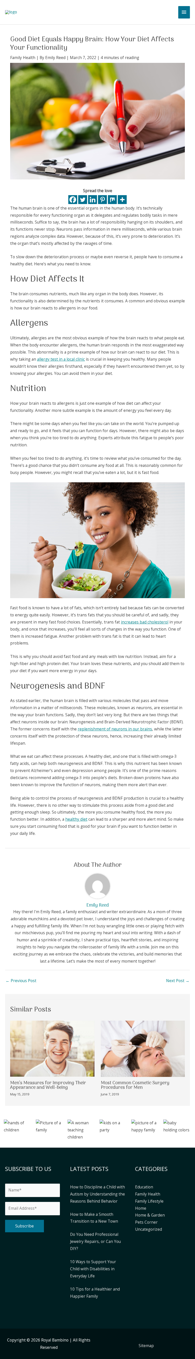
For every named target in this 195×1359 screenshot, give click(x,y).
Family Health (22, 57)
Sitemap (146, 1345)
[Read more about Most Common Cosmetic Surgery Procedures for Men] (143, 1048)
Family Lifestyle (149, 1201)
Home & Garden (150, 1215)
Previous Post (21, 980)
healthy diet (76, 819)
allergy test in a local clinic (61, 359)
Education (144, 1187)
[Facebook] (72, 199)
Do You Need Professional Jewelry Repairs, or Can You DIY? (95, 1241)
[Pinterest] (102, 199)
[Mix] (112, 199)
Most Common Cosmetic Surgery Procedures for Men (135, 1085)
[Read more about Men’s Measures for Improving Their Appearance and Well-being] (52, 1048)
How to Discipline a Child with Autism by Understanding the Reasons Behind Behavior (97, 1194)
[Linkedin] (92, 199)
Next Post (177, 980)
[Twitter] (82, 199)
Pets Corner (146, 1222)
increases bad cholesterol (144, 622)
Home (140, 1208)
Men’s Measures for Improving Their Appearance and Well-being (48, 1085)
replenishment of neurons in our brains (115, 729)
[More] (122, 199)
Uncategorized (148, 1229)
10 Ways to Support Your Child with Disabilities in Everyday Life (93, 1269)
